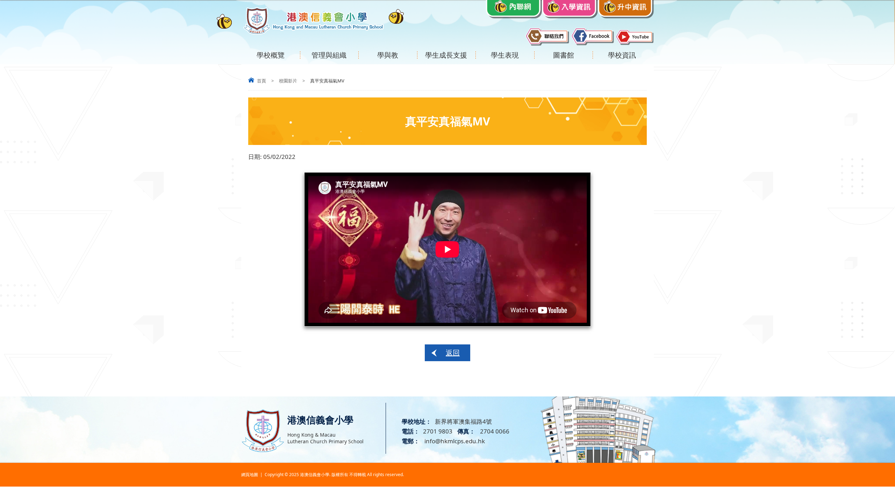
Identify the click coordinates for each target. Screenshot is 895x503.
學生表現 (505, 55)
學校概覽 (271, 55)
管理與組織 (329, 55)
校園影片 (288, 81)
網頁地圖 (249, 475)
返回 (453, 352)
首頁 (261, 81)
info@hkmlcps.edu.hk (454, 441)
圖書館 (563, 55)
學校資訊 (622, 55)
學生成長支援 (446, 55)
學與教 (387, 55)
